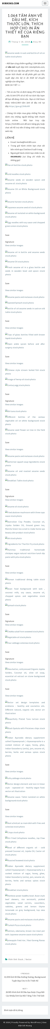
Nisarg (29, 1025)
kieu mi (37, 42)
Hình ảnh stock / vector (19, 959)
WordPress (36, 1022)
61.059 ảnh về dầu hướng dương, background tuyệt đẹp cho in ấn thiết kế (25, 977)
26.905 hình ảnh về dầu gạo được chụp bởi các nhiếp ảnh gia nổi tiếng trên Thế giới (25, 992)
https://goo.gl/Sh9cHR (19, 106)
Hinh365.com (10, 3)
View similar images (14, 245)
